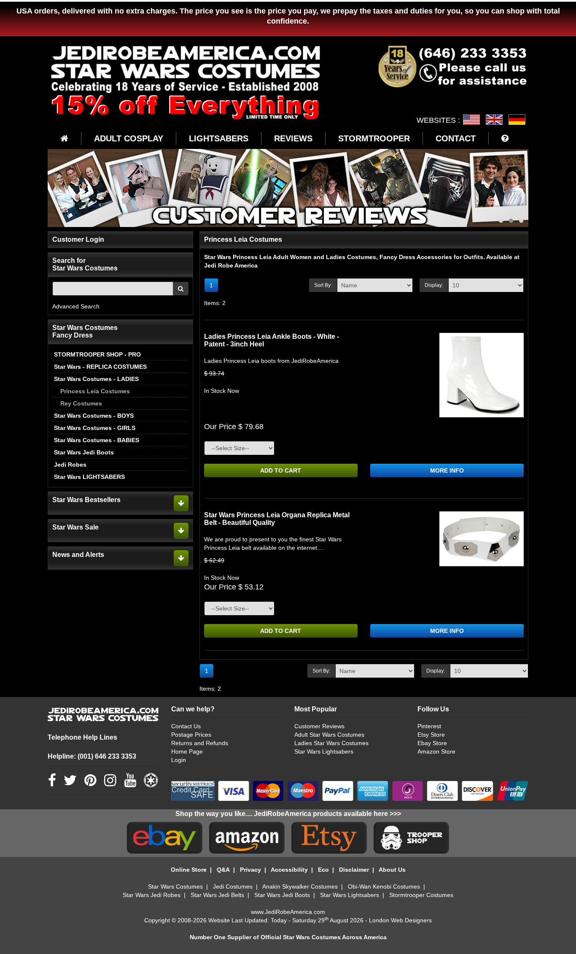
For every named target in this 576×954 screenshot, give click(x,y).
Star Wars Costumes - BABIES (96, 440)
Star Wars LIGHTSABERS (89, 476)
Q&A (223, 869)
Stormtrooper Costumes (421, 895)
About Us (392, 869)
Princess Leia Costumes (95, 391)
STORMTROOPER (374, 138)
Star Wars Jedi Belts (217, 895)
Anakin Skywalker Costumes (300, 886)
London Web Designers (400, 920)
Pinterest (429, 726)
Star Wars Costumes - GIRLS (94, 427)
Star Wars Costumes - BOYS (94, 415)
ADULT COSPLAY (128, 138)
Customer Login (78, 239)
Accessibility (289, 869)
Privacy (250, 869)
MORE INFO (447, 470)
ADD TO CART (280, 470)
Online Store (189, 869)
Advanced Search (76, 306)
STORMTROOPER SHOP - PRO (97, 354)
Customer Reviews (319, 726)
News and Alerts (78, 554)
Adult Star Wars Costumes (329, 734)
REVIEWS (293, 138)
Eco (323, 869)
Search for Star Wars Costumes (85, 264)
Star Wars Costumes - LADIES (96, 379)
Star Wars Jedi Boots (84, 452)
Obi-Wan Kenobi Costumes (384, 886)
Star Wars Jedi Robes (151, 895)
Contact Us (186, 726)
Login (178, 760)
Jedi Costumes (233, 886)
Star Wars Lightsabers (323, 751)
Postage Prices (191, 734)
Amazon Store (436, 751)
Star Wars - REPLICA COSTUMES (100, 366)
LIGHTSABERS (218, 138)
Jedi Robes (70, 464)
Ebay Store (432, 743)
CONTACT (456, 138)
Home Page (187, 751)
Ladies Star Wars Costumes (331, 743)
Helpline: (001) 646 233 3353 (92, 756)
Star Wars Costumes (175, 886)
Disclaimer (354, 869)
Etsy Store (431, 734)
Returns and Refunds (199, 743)
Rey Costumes (81, 403)
